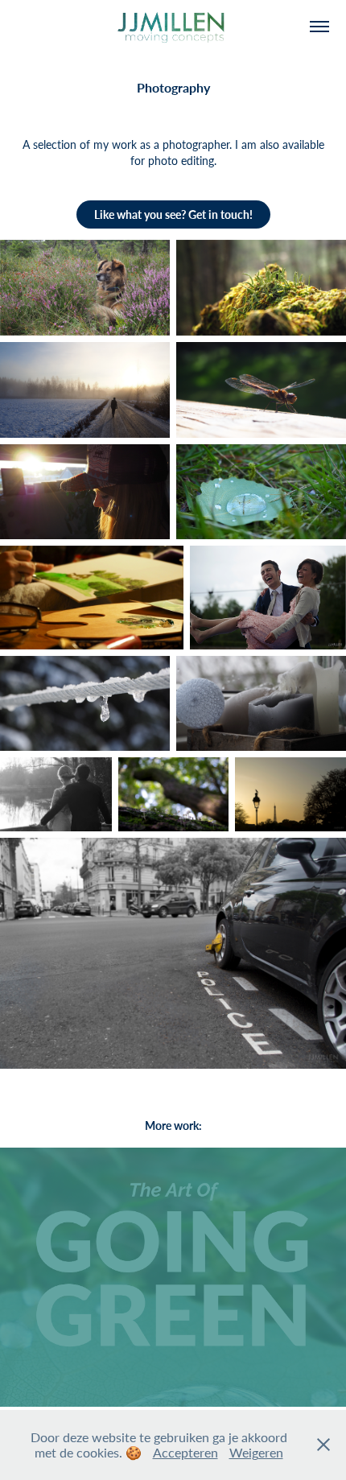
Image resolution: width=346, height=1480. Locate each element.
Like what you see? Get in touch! (173, 214)
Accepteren (185, 1452)
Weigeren (256, 1452)
